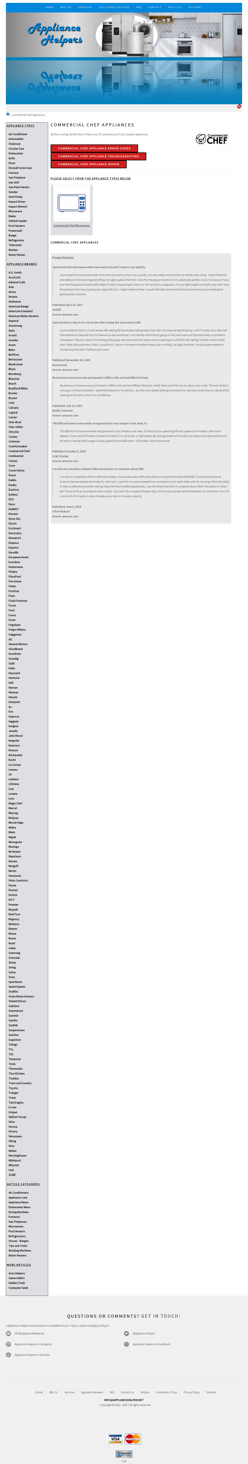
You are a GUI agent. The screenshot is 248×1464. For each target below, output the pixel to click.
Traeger (14, 1093)
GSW (12, 663)
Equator (14, 547)
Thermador (16, 1068)
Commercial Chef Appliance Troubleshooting (98, 156)
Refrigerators (17, 1236)
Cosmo (13, 461)
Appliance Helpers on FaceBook (151, 1344)
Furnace (14, 173)
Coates (13, 437)
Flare (12, 596)
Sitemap (211, 1392)
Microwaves (16, 1226)
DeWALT (14, 509)
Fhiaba (13, 572)
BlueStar (14, 379)
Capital (13, 412)
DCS (11, 499)
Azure (12, 345)
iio (10, 707)
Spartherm (15, 982)
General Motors (18, 644)
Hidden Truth (17, 1283)
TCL (11, 1049)
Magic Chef (15, 803)
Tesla (12, 1064)
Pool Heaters (17, 226)
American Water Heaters (24, 316)
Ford (12, 610)
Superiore (15, 1040)
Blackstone (16, 364)
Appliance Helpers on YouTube (32, 1355)
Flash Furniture (18, 601)
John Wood (16, 736)
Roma (12, 938)
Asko (12, 330)
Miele (12, 832)
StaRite (13, 991)
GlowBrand (16, 649)
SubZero (14, 1006)
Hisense (13, 692)
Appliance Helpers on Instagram (33, 1344)
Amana (13, 297)
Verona (13, 1127)
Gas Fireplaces (18, 1222)
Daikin (12, 480)
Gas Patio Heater (19, 187)
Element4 (15, 538)
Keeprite (14, 740)
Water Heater (17, 255)
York (11, 1170)
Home (39, 1392)
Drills (12, 158)
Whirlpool (15, 1160)
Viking (12, 1141)
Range (13, 235)
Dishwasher (16, 153)
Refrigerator (16, 240)
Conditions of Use (166, 1392)
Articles (145, 1392)
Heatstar (14, 678)
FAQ (111, 1392)
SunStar (14, 1035)
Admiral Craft (17, 282)
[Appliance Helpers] (124, 34)
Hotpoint (14, 702)
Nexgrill (13, 866)
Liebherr (14, 779)
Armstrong (15, 326)
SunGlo (13, 1020)
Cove (12, 465)
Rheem (13, 929)
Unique (13, 1112)
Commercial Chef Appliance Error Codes (94, 148)
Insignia (13, 726)
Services (69, 1392)
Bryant (13, 398)
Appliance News (19, 1202)
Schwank (14, 958)
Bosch (12, 383)
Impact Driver (17, 202)
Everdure (14, 562)
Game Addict (17, 1278)
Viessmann (15, 1136)
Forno (12, 615)
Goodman (15, 654)
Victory (13, 1131)
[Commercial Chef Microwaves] (71, 220)
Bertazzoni (15, 359)
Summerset (16, 1011)
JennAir (13, 731)
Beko (12, 350)
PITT (12, 900)
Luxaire (13, 794)
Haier (12, 668)
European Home (19, 557)
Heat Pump (15, 197)
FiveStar (14, 591)
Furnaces (14, 1217)
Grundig (14, 658)
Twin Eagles (16, 1102)
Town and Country (20, 1083)
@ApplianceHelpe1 (144, 1333)
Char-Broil (15, 422)
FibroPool (15, 576)
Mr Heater (15, 851)
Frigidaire (15, 625)
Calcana (14, 408)
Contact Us (127, 1392)
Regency (14, 919)
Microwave (15, 211)
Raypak (13, 909)
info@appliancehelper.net (29, 1333)
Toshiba (14, 1078)
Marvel (13, 808)
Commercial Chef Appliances (28, 115)
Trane (12, 1098)
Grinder (13, 192)
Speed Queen (17, 986)
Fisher (12, 586)
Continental (16, 456)
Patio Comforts (18, 880)
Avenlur (13, 340)
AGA (11, 287)
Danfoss (14, 490)
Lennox (13, 769)
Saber (12, 948)
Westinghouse (17, 1155)
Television (15, 245)
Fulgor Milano (17, 629)
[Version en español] (239, 107)
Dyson (13, 523)
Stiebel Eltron (17, 1001)
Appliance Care (18, 1197)
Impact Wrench (18, 206)
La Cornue (15, 765)
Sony (12, 977)
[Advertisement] (124, 80)
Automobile (16, 139)
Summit (13, 1016)
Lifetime (14, 784)
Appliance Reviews (92, 1392)
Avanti (13, 335)
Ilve (11, 711)
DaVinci (13, 494)
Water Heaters (18, 1255)
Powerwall (15, 231)
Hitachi (13, 697)
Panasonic (15, 876)
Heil (11, 683)
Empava (14, 543)
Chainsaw (15, 144)
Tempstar (15, 1059)
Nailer (12, 216)
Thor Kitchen (17, 1073)
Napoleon (15, 856)
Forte (12, 620)
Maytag (13, 813)
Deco (12, 504)
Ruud (12, 943)
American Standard (21, 311)
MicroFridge (16, 822)
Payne (12, 885)
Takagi (13, 1044)
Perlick (13, 895)
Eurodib (13, 552)
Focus (12, 605)
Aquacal (14, 321)
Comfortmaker (18, 446)
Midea (12, 827)
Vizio (12, 1146)
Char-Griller (16, 427)
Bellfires (14, 355)
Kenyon (13, 750)
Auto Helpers (17, 1273)
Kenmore (14, 745)
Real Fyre (14, 914)
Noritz (12, 871)
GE (10, 639)
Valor (12, 1122)
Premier (13, 904)
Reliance (14, 924)
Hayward (14, 673)
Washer (13, 250)
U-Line (13, 1107)
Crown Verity (17, 470)
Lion (11, 789)
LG (10, 774)
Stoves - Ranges (19, 1241)
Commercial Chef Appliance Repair (88, 164)
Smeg (12, 967)
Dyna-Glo (14, 519)
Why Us (53, 1392)
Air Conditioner (18, 134)
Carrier (13, 417)
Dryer (12, 163)
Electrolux (15, 533)
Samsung (14, 953)
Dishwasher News (20, 1207)
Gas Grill (14, 182)
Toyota (13, 1088)
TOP (124, 1461)
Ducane (13, 514)
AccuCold (14, 277)
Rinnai (12, 934)
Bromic (13, 393)
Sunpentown (17, 1030)
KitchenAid (15, 755)
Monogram (15, 842)
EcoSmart (15, 528)
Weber (13, 1151)
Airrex (12, 292)
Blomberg (15, 374)
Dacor (12, 475)
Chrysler (14, 432)
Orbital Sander (18, 221)
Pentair (13, 890)
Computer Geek (18, 1288)
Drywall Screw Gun (20, 168)
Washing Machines (20, 1250)
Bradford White (18, 388)
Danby (13, 485)
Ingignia (14, 721)
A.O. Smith (15, 272)
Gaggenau (15, 634)
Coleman (14, 441)
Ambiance (15, 301)
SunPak (13, 1025)
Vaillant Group (17, 1117)
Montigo (14, 847)
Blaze (12, 369)
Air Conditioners (19, 1193)
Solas (12, 972)
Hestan (13, 687)
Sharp (12, 962)
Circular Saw (16, 149)
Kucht (12, 760)
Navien (13, 861)
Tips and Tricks (18, 1246)
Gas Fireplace (17, 177)
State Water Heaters (21, 996)
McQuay (14, 818)
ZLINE (12, 1175)
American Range (19, 306)
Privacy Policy (192, 1392)
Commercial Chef (19, 451)
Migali (12, 837)
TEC (11, 1054)
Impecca (14, 716)
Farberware (16, 567)
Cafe (12, 403)
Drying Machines (19, 1212)
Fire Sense (15, 581)
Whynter (14, 1165)
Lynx (11, 798)
